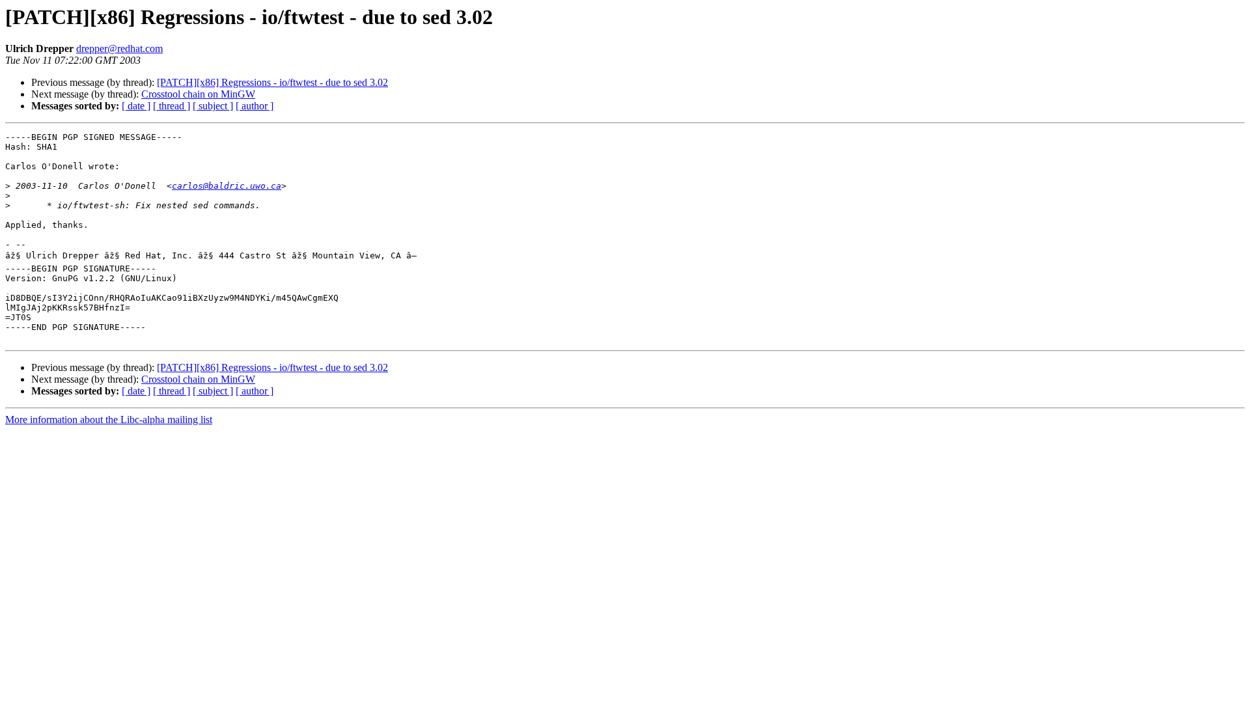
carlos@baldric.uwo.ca (226, 186)
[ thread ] (171, 105)
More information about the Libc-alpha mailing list (108, 419)
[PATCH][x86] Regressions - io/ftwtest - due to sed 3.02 (272, 82)
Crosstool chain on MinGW (198, 94)
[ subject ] (213, 105)
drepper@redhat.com (119, 48)
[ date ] (136, 105)
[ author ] (254, 105)
